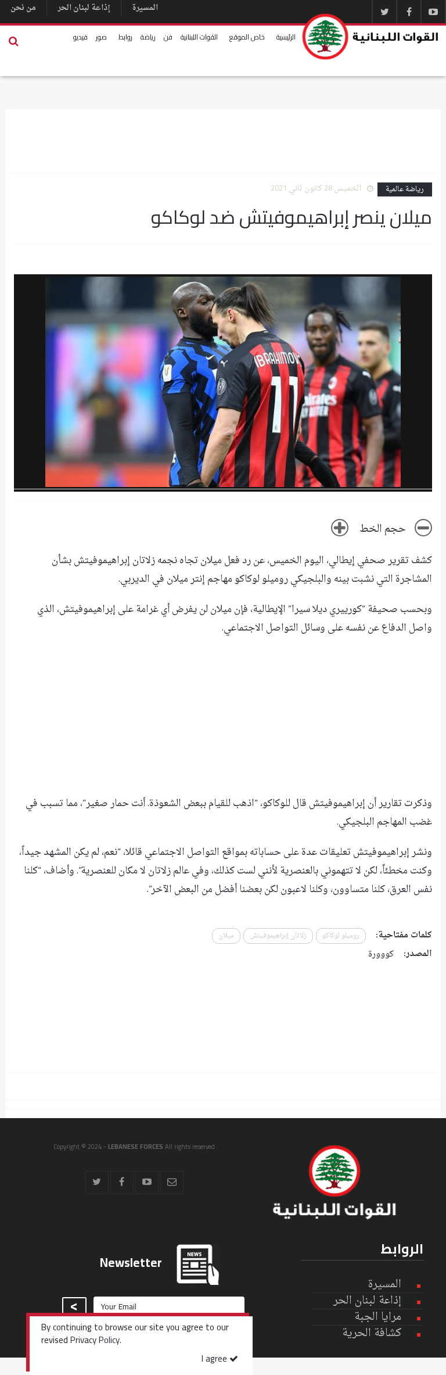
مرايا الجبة (377, 1317)
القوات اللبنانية (199, 37)
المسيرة (145, 8)
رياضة (148, 37)
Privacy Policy (95, 1341)
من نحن (23, 8)
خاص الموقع (247, 37)
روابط (125, 37)
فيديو (80, 37)
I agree (215, 1359)
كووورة (381, 954)
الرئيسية (286, 37)
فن (168, 37)
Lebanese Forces (370, 36)
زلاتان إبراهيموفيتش (278, 936)
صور (101, 37)
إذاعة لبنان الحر (83, 8)
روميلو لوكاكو (340, 936)
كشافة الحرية (371, 1333)
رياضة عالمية (405, 189)
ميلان (226, 936)
